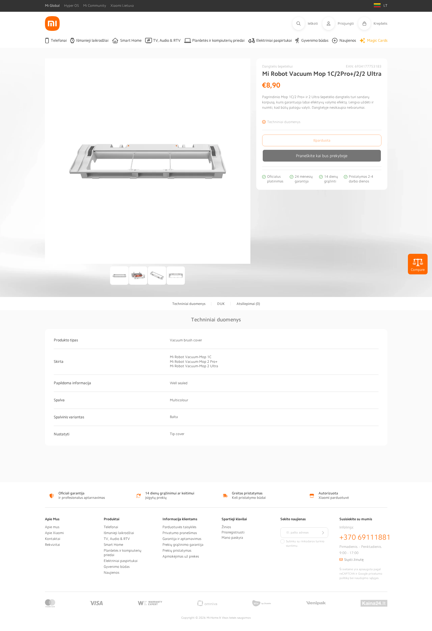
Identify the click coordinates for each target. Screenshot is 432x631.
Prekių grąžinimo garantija (183, 544)
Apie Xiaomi (54, 533)
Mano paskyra (232, 537)
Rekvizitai (52, 544)
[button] (307, 23)
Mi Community (94, 5)
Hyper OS (71, 5)
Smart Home (113, 544)
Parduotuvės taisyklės (179, 527)
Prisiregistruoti (233, 532)
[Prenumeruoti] (323, 532)
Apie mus (52, 527)
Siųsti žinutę (354, 559)
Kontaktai (52, 539)
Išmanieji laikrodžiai (119, 533)
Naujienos (111, 572)
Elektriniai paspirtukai (121, 561)
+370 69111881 (365, 537)
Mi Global (52, 5)
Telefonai (111, 527)
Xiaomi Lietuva (122, 5)
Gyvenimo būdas (117, 566)
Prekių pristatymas (177, 550)
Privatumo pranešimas (180, 533)
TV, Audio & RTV (117, 539)
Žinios (226, 527)
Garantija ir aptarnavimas (182, 539)
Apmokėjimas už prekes (181, 556)
